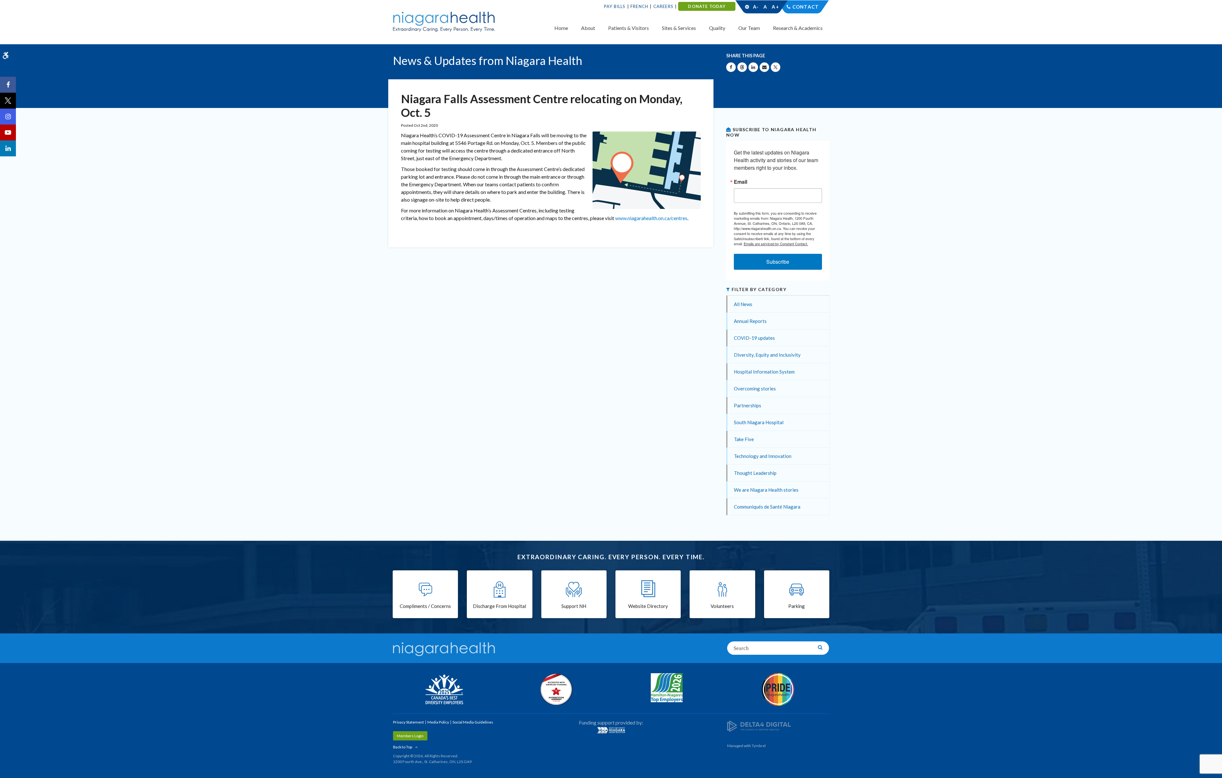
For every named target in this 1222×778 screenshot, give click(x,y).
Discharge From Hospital (499, 606)
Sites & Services (679, 28)
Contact (805, 7)
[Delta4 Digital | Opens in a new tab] (759, 725)
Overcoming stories (755, 388)
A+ (775, 7)
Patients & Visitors (628, 28)
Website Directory (648, 606)
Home (561, 28)
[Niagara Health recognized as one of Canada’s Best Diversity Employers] (444, 690)
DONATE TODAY (706, 6)
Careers (663, 6)
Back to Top (402, 747)
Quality (717, 28)
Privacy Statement (408, 722)
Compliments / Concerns (425, 606)
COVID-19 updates (754, 338)
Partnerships (747, 405)
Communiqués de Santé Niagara (767, 507)
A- (756, 7)
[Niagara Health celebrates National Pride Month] (778, 689)
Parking (796, 606)
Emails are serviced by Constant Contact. (776, 243)
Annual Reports (750, 321)
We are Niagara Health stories (766, 490)
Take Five (744, 439)
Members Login (410, 735)
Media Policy (438, 722)
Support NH (573, 606)
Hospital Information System (764, 372)
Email (740, 181)
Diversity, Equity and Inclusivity (767, 355)
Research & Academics (798, 28)
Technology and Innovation (762, 456)
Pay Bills (615, 6)
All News (743, 304)
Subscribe (777, 261)
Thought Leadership (755, 473)
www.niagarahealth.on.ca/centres (651, 218)
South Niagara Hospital (758, 422)
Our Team (749, 28)
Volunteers (722, 606)
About (588, 28)
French (639, 6)
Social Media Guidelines (473, 722)
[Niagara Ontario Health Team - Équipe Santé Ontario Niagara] (611, 730)
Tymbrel (759, 745)
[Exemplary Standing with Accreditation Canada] (555, 689)
